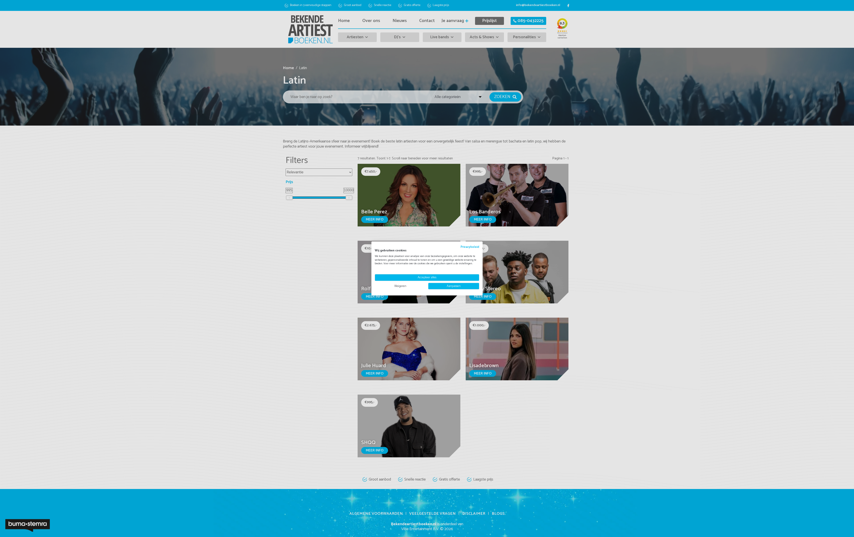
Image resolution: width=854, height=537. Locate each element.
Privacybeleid (470, 246)
